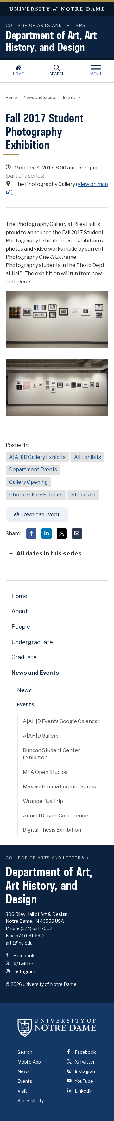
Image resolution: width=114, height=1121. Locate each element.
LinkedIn (83, 1091)
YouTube (83, 1081)
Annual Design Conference (55, 816)
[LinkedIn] (46, 533)
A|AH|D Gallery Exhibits (37, 457)
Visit (22, 1091)
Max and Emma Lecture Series (59, 787)
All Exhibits (87, 457)
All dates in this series (49, 553)
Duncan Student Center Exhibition (51, 754)
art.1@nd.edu (19, 943)
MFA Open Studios (45, 772)
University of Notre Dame (57, 9)
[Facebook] (31, 533)
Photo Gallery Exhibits (36, 495)
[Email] (77, 533)
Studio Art (83, 495)
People (20, 626)
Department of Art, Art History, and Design (51, 41)
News (24, 690)
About (19, 611)
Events (69, 97)
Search (57, 74)
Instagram (23, 971)
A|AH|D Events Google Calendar (61, 721)
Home (18, 74)
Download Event (39, 515)
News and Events (40, 97)
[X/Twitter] (62, 533)
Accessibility (30, 1100)
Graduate (24, 657)
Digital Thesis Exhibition (52, 830)
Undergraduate (32, 642)
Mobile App (29, 1062)
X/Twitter (22, 963)
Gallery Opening (28, 482)
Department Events (33, 469)
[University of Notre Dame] (57, 1027)
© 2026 (14, 984)
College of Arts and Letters (45, 858)
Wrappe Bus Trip (43, 801)
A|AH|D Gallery (41, 736)
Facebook (23, 955)
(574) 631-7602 (36, 928)
